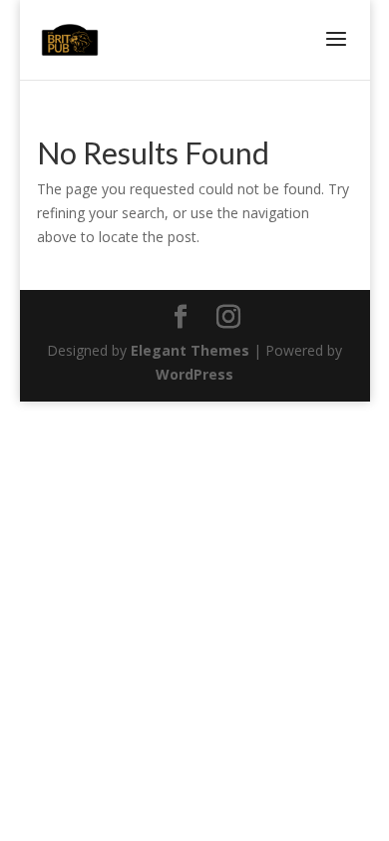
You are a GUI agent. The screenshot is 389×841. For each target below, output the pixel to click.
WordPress (194, 374)
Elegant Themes (190, 350)
